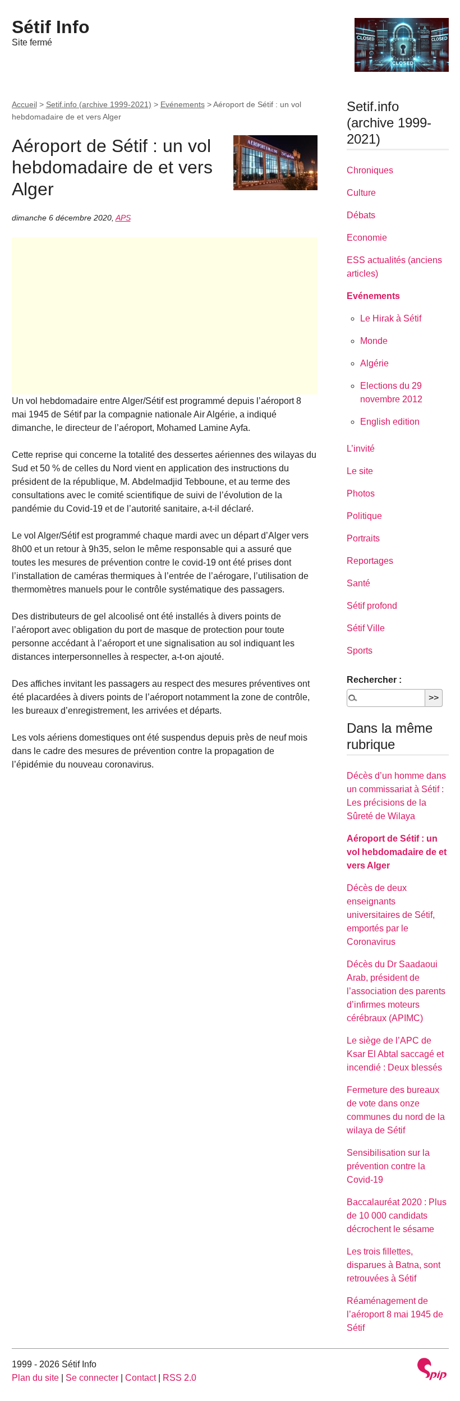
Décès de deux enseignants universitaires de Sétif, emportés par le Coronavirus (391, 915)
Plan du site (35, 1377)
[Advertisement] (165, 315)
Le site (360, 471)
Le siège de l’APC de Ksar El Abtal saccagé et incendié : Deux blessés (395, 1054)
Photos (361, 493)
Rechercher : (374, 680)
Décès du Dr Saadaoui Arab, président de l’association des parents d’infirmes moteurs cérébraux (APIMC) (396, 991)
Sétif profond (372, 605)
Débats (361, 215)
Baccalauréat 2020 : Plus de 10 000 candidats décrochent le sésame (397, 1215)
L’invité (361, 448)
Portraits (363, 538)
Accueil (24, 104)
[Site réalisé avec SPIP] (432, 1370)
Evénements (182, 104)
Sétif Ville (366, 628)
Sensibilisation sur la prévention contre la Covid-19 (388, 1166)
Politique (364, 516)
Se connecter (92, 1377)
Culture (361, 192)
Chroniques (370, 170)
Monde (374, 341)
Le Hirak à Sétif (390, 318)
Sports (359, 650)
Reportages (370, 561)
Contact (140, 1377)
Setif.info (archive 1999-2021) (98, 104)
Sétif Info (51, 27)
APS (123, 217)
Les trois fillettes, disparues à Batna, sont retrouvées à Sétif (393, 1265)
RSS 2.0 (179, 1377)
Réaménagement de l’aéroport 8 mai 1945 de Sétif (395, 1314)
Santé (358, 583)
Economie (367, 237)
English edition (390, 421)
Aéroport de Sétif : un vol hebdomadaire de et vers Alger (397, 852)
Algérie (374, 363)
